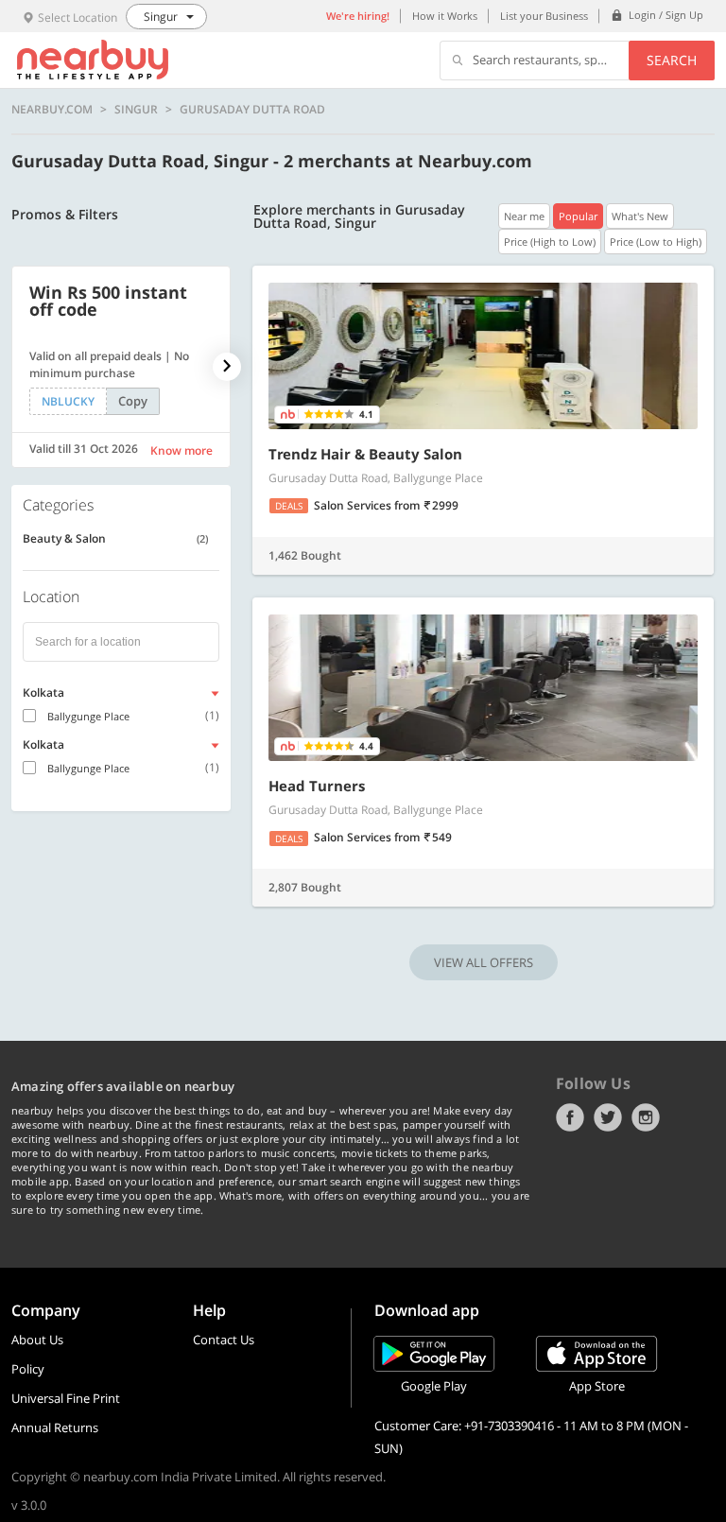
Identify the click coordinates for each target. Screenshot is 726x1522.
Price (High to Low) (550, 241)
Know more (181, 450)
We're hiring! (357, 16)
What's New (640, 216)
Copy (132, 400)
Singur (136, 109)
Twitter (608, 1117)
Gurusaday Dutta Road (252, 109)
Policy (27, 1368)
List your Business (544, 16)
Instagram (645, 1117)
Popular (578, 216)
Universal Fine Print (65, 1398)
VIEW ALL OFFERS (483, 962)
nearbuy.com (52, 109)
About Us (37, 1339)
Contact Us (223, 1339)
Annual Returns (54, 1427)
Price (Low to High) (655, 241)
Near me (524, 216)
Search (672, 60)
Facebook (570, 1117)
